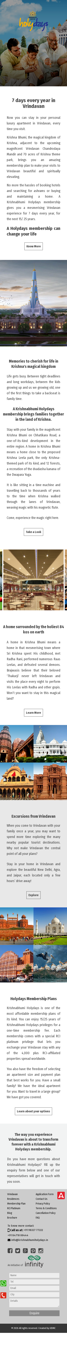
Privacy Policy (43, 1203)
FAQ (38, 1217)
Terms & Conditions (46, 1208)
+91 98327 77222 (33, 1230)
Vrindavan (12, 1194)
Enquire (34, 1313)
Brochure (12, 1217)
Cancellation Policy (45, 1213)
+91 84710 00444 (18, 1235)
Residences (13, 1199)
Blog (9, 1213)
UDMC (53, 1328)
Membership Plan (16, 1203)
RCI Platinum (13, 1208)
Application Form (45, 1194)
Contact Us (41, 1199)
